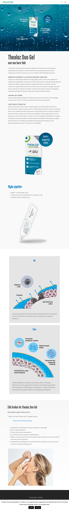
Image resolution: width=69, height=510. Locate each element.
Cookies (40, 497)
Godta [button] (31, 507)
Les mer (38, 507)
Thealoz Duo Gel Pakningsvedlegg (22, 420)
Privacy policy (33, 497)
